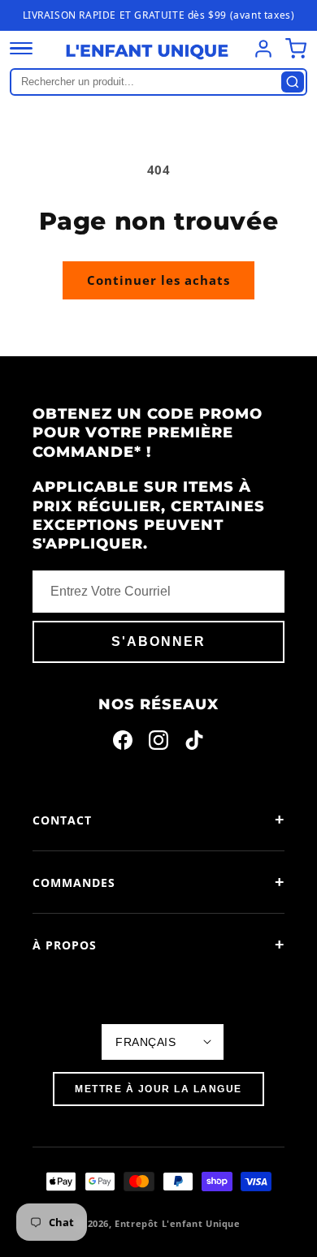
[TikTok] (194, 743)
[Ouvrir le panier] (295, 48)
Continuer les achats (158, 280)
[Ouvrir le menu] (21, 48)
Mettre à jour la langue (158, 1089)
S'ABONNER (158, 641)
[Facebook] (122, 743)
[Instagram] (158, 743)
